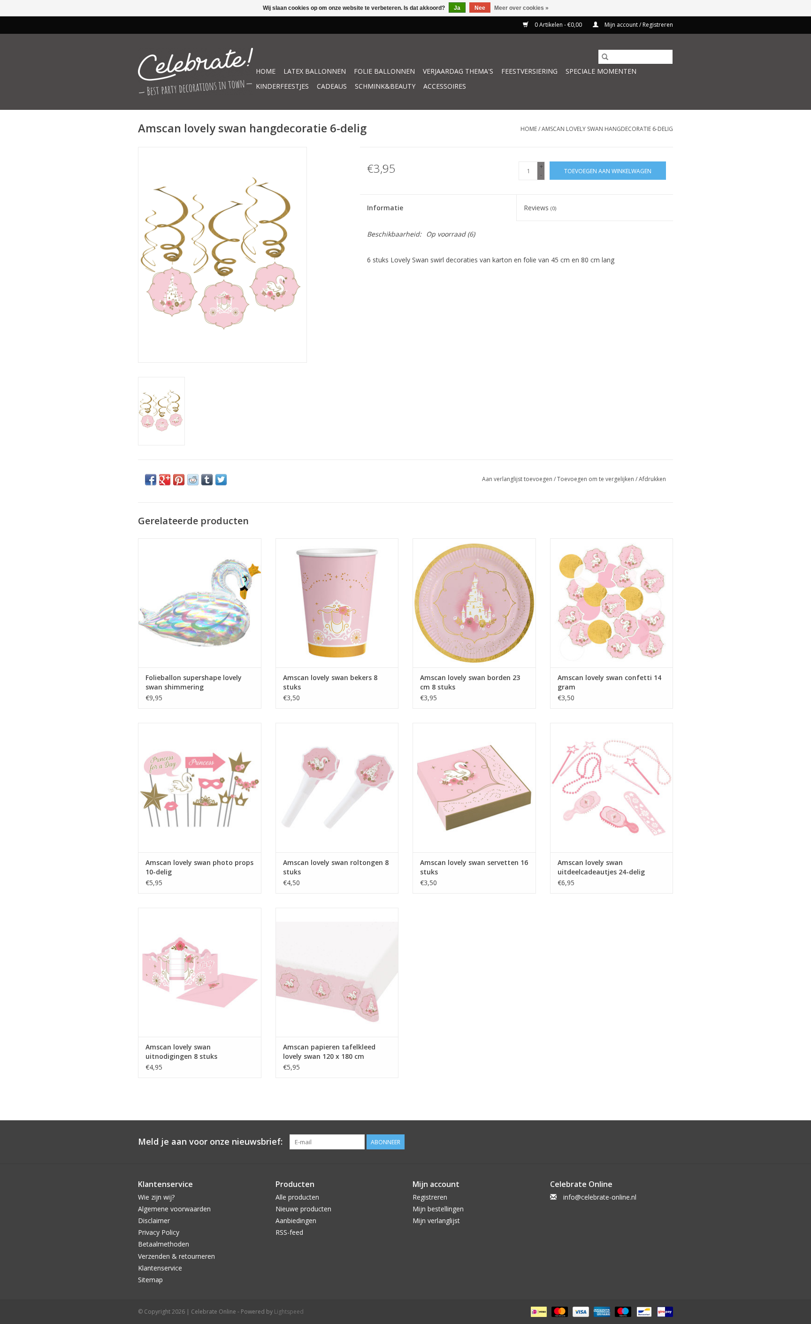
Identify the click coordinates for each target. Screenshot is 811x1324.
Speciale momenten (601, 71)
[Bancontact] (643, 1311)
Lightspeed (289, 1312)
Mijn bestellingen (438, 1208)
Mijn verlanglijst (436, 1220)
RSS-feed (289, 1232)
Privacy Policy (158, 1232)
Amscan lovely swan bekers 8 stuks (330, 682)
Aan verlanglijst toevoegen (518, 479)
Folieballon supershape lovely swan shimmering (193, 682)
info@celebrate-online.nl (599, 1197)
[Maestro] (622, 1311)
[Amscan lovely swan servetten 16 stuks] (474, 787)
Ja (457, 8)
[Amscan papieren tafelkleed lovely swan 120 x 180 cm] (337, 972)
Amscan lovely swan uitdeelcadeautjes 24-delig (601, 867)
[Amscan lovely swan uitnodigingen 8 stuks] (199, 972)
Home (265, 71)
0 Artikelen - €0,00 (558, 25)
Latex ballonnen (314, 71)
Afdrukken (652, 479)
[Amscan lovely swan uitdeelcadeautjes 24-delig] (611, 787)
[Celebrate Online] (195, 71)
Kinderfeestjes (282, 86)
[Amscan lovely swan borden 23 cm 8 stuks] (474, 602)
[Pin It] (178, 479)
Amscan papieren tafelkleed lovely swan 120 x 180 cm (329, 1051)
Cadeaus (332, 86)
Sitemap (150, 1279)
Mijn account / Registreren (638, 25)
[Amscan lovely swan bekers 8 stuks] (337, 602)
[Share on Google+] (164, 479)
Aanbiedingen (295, 1220)
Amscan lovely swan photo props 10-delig (199, 867)
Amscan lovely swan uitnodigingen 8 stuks (181, 1051)
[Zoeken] (605, 56)
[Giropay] (663, 1311)
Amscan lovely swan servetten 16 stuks (474, 867)
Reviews (540, 207)
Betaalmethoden (163, 1244)
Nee (479, 8)
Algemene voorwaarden (174, 1208)
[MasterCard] (558, 1311)
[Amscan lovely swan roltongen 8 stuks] (337, 787)
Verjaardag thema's (458, 71)
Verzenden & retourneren (176, 1256)
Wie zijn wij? (156, 1197)
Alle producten (297, 1197)
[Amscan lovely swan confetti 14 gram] (611, 602)
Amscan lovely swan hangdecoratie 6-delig (607, 129)
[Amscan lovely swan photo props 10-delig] (199, 787)
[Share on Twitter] (221, 479)
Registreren (430, 1197)
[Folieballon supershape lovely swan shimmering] (199, 602)
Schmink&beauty (385, 86)
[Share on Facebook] (150, 479)
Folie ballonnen (384, 71)
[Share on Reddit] (193, 479)
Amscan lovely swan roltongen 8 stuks (336, 867)
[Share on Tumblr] (207, 479)
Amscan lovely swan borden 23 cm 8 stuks (470, 682)
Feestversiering (529, 71)
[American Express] (601, 1311)
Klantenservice (160, 1267)
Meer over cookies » (521, 8)
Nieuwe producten (303, 1208)
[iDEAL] (538, 1311)
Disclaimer (154, 1220)
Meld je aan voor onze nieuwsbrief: (210, 1142)
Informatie (385, 207)
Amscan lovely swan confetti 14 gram (609, 682)
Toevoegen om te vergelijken (596, 479)
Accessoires (444, 86)
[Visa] (579, 1311)
